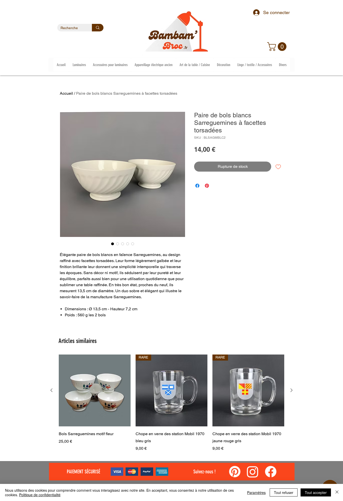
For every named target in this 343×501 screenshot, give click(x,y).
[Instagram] (252, 471)
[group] (171, 403)
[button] (278, 46)
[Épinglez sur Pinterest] (207, 186)
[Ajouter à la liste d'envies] (278, 167)
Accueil (66, 93)
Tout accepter (316, 492)
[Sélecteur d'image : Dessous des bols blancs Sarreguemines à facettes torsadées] (122, 243)
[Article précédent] (51, 390)
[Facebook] (270, 471)
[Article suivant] (292, 390)
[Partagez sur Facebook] (197, 186)
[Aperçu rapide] (95, 390)
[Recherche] (97, 27)
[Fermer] (337, 492)
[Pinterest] (234, 471)
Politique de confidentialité (40, 494)
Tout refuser (283, 492)
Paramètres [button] (256, 492)
